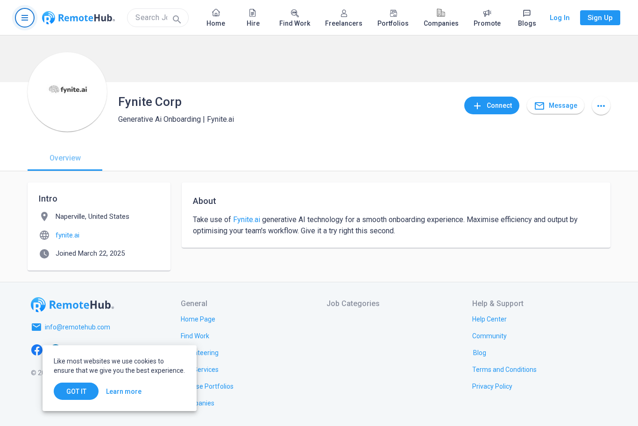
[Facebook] (37, 349)
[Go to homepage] (78, 17)
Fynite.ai (246, 219)
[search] (158, 18)
